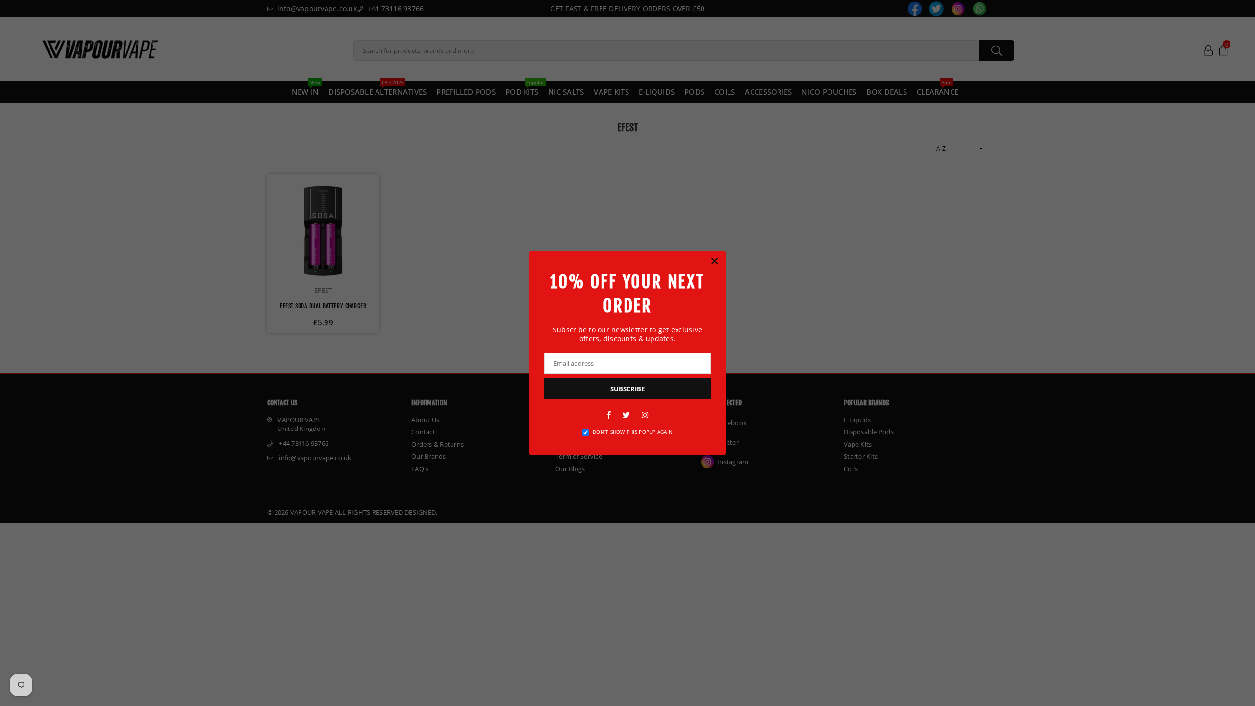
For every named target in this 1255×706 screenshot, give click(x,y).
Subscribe (627, 388)
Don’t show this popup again (633, 432)
